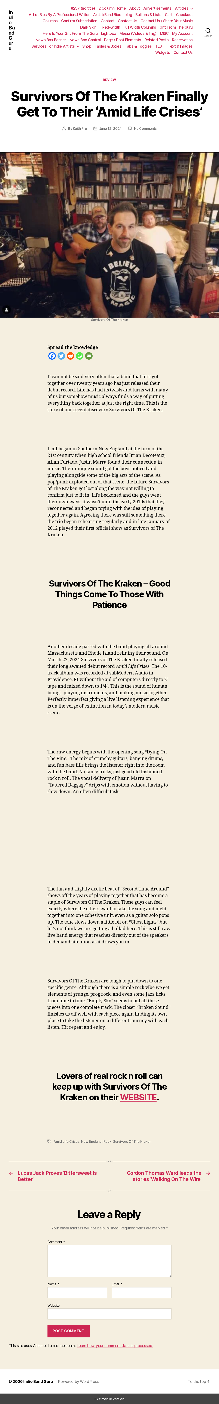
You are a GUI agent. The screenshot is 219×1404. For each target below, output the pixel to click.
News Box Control (85, 40)
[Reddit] (70, 357)
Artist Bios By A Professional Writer (59, 14)
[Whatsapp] (79, 357)
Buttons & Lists (148, 14)
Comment (56, 1242)
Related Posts (157, 40)
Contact (108, 21)
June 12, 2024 (110, 128)
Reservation (182, 40)
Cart (169, 14)
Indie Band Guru (12, 30)
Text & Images (180, 46)
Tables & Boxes (108, 46)
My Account (182, 33)
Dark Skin (88, 27)
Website (53, 1305)
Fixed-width (110, 27)
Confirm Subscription (79, 21)
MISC (164, 33)
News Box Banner (51, 40)
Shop (86, 46)
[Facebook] (52, 357)
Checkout (184, 14)
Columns (50, 21)
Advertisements (157, 8)
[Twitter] (61, 357)
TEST (159, 46)
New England (91, 1141)
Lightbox (108, 33)
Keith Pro (80, 128)
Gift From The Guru (176, 27)
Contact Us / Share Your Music (167, 21)
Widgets (162, 52)
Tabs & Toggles (138, 46)
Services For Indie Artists (53, 46)
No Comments (145, 128)
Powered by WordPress (78, 1381)
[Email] (89, 357)
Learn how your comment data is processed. (115, 1345)
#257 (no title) (83, 8)
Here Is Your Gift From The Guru (70, 33)
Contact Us (127, 21)
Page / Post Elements (122, 40)
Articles (181, 8)
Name (53, 1284)
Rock (107, 1141)
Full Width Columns (140, 27)
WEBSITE (138, 1097)
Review (109, 80)
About (134, 8)
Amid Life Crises (66, 1141)
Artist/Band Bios (107, 14)
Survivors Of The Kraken (132, 1141)
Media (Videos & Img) (138, 33)
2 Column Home (112, 8)
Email (117, 1284)
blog (128, 14)
